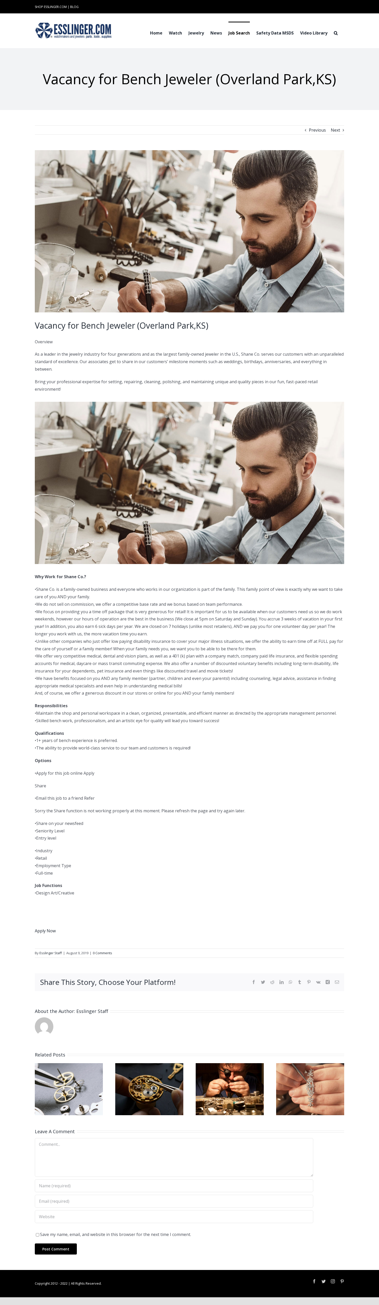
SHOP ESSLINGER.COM (51, 7)
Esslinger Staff (50, 953)
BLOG (74, 7)
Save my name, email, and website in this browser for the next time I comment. (115, 1234)
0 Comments (102, 953)
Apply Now (45, 931)
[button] (336, 32)
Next (335, 130)
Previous (317, 130)
